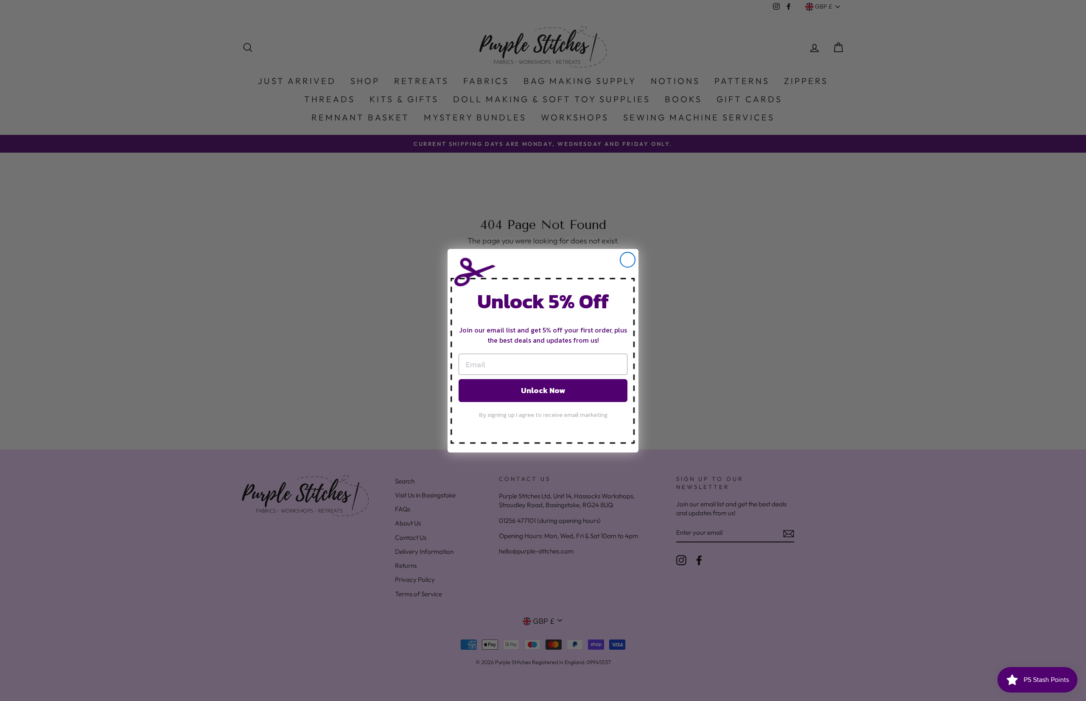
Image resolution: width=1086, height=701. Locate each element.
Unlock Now (543, 390)
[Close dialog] (627, 259)
